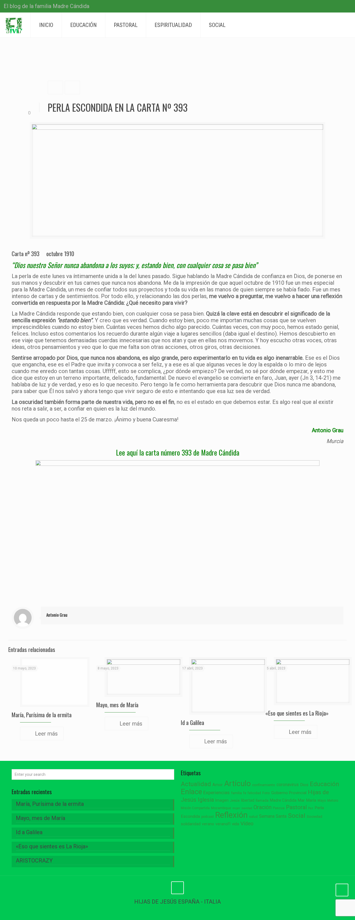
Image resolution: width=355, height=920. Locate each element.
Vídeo (246, 824)
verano (208, 824)
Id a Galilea (192, 722)
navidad (247, 808)
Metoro (332, 800)
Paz (310, 808)
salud (253, 817)
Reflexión (231, 815)
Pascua (279, 808)
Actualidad (196, 784)
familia (236, 793)
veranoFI (222, 824)
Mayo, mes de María (117, 704)
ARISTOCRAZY (34, 860)
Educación (324, 784)
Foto (266, 793)
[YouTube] (311, 6)
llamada (262, 800)
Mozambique (221, 808)
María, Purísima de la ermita (42, 714)
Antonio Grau (56, 615)
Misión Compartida (195, 808)
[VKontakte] (326, 6)
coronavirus (288, 784)
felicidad (254, 793)
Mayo (322, 800)
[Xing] (341, 6)
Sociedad (314, 816)
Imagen (222, 800)
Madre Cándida (283, 800)
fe (244, 793)
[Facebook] (296, 6)
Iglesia (206, 800)
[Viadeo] (333, 6)
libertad (247, 800)
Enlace (191, 792)
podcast (207, 817)
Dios (304, 784)
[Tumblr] (318, 6)
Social (296, 815)
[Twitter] (303, 6)
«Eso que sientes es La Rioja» (297, 713)
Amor (217, 784)
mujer (236, 808)
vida (235, 823)
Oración (262, 807)
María (311, 800)
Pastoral (296, 807)
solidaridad (191, 824)
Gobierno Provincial (288, 793)
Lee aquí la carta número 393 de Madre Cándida (177, 452)
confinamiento (263, 785)
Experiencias (216, 792)
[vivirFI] (14, 25)
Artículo (237, 783)
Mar (301, 800)
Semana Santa (272, 816)
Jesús (235, 800)
